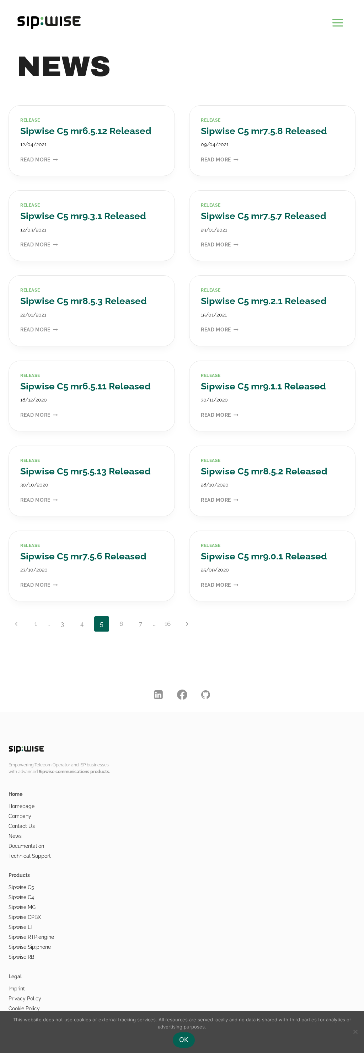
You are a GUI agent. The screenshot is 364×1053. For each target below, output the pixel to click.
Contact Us (22, 826)
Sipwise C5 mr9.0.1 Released (264, 556)
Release (30, 120)
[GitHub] (206, 694)
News (15, 836)
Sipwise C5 (21, 887)
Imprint (17, 988)
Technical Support (30, 856)
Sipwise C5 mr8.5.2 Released (264, 471)
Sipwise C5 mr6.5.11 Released (85, 386)
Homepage (21, 806)
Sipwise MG (22, 907)
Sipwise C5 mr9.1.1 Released (263, 386)
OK (183, 1039)
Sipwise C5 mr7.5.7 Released (263, 216)
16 (168, 623)
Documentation (26, 846)
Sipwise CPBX (25, 917)
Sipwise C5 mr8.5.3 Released (83, 301)
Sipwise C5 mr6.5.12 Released (85, 131)
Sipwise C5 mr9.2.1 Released (264, 301)
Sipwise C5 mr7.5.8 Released (264, 131)
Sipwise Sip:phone (30, 947)
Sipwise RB (21, 957)
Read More (39, 160)
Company (20, 816)
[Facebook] (182, 694)
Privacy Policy (25, 998)
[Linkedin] (158, 694)
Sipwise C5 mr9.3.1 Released (83, 216)
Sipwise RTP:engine (31, 937)
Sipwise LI (20, 927)
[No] (355, 1031)
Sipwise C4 (21, 897)
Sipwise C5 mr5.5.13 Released (85, 471)
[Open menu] (337, 21)
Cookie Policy (24, 1008)
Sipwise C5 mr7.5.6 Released (83, 556)
